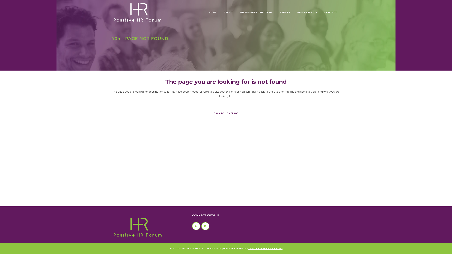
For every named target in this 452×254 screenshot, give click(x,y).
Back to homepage (226, 113)
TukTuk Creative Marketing (265, 248)
